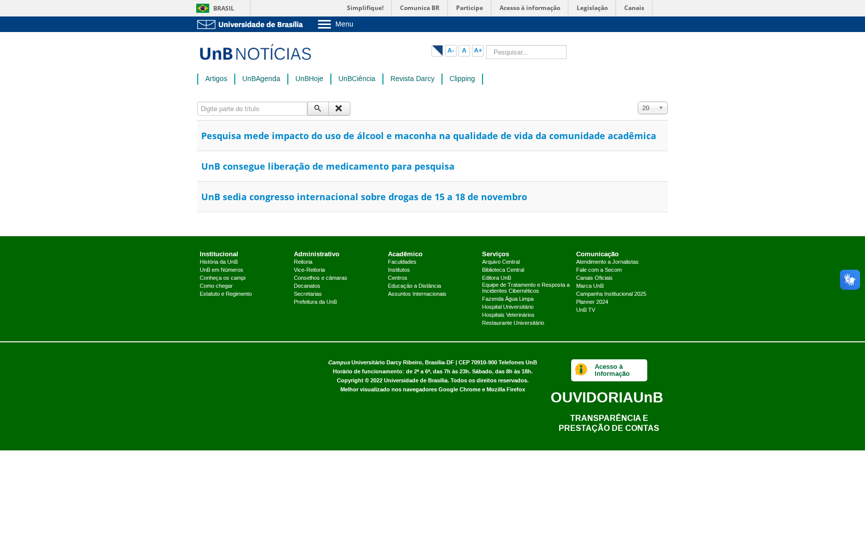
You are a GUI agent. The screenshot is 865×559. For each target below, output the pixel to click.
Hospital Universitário (508, 307)
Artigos (216, 79)
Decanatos (307, 286)
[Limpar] (339, 109)
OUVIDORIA (607, 397)
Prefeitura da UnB (315, 302)
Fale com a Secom (599, 270)
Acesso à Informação (612, 370)
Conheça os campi (222, 278)
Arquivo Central (501, 262)
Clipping (462, 79)
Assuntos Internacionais (417, 294)
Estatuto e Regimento (226, 294)
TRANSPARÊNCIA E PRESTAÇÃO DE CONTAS (609, 423)
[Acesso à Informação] (581, 370)
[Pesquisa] (318, 109)
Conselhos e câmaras (320, 278)
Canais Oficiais (594, 278)
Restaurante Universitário (513, 323)
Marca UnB (590, 286)
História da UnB (219, 262)
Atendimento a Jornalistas (607, 262)
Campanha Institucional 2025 (611, 294)
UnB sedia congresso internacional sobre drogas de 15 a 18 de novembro (364, 197)
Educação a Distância (414, 286)
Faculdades (402, 262)
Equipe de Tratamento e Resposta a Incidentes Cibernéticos (526, 288)
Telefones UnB (518, 362)
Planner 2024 (592, 302)
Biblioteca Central (503, 270)
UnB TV (585, 310)
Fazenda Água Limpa (508, 299)
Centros (397, 278)
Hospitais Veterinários (508, 315)
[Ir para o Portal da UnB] (252, 24)
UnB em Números (221, 270)
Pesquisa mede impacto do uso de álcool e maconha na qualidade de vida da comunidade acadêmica (428, 136)
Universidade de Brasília (416, 380)
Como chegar (216, 286)
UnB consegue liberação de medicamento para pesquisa (328, 166)
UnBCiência (356, 79)
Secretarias (308, 294)
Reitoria (303, 262)
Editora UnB (496, 278)
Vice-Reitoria (309, 270)
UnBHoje (309, 79)
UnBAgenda (261, 79)
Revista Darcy (412, 79)
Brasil (223, 8)
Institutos (399, 270)
